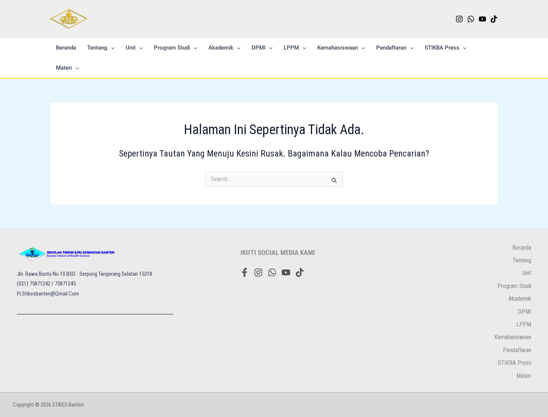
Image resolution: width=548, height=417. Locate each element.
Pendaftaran (391, 47)
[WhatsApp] (471, 19)
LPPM (291, 47)
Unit (131, 47)
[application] (110, 48)
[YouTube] (482, 19)
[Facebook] (244, 272)
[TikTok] (494, 19)
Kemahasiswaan (337, 47)
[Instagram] (459, 19)
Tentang (97, 47)
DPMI (258, 47)
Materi (64, 67)
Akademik (220, 47)
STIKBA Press (442, 47)
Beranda (66, 47)
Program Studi (172, 47)
